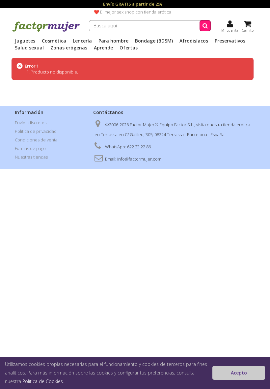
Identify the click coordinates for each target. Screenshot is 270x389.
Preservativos (230, 41)
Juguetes (25, 41)
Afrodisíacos (193, 41)
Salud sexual (29, 48)
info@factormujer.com (139, 159)
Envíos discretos (30, 123)
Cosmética (54, 41)
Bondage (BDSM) (154, 41)
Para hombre (113, 41)
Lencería (82, 41)
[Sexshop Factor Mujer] (46, 31)
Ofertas (129, 48)
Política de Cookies (42, 381)
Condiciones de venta (36, 140)
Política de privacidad (36, 131)
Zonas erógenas (68, 48)
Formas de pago (30, 148)
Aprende (103, 48)
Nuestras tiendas (31, 157)
